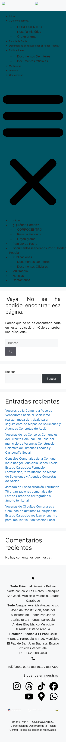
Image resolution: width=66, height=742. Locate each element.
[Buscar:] (31, 343)
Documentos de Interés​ (33, 56)
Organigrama (26, 36)
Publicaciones (16, 50)
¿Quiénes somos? (19, 20)
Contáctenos (16, 75)
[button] (33, 149)
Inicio (12, 16)
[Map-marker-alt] (41, 696)
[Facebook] (53, 686)
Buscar (10, 372)
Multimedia (15, 66)
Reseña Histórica (29, 31)
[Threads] (29, 686)
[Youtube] (29, 696)
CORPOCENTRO (29, 27)
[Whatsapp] (53, 696)
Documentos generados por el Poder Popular (34, 45)
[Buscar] (10, 351)
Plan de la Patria (18, 41)
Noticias (13, 70)
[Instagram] (16, 686)
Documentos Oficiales (32, 61)
